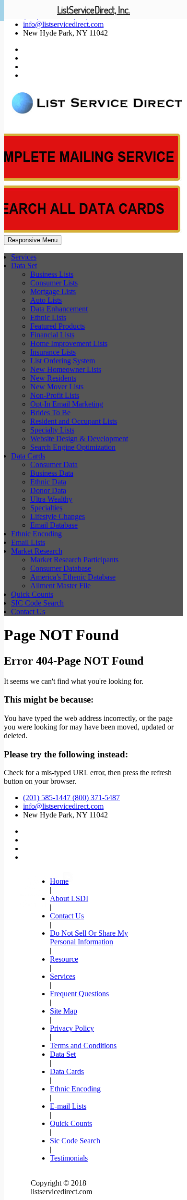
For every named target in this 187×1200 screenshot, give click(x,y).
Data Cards (28, 456)
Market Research (36, 551)
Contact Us (28, 611)
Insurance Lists (53, 352)
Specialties (46, 508)
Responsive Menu (33, 240)
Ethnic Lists (48, 317)
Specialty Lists (52, 430)
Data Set (24, 265)
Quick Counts (32, 594)
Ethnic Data (48, 482)
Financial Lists (52, 335)
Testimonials (69, 1158)
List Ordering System (62, 361)
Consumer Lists (54, 283)
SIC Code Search (37, 603)
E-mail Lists (68, 1106)
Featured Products (57, 326)
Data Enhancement (59, 309)
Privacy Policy (72, 1028)
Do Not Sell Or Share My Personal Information (89, 937)
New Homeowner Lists (65, 369)
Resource (64, 959)
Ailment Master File (60, 585)
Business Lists (51, 274)
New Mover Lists (56, 387)
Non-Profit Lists (54, 395)
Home (59, 881)
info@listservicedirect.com (63, 24)
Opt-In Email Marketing (66, 404)
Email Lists (28, 542)
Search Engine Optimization (73, 447)
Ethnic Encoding (36, 534)
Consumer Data (54, 464)
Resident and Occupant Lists (73, 421)
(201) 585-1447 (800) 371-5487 (71, 797)
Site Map (63, 1011)
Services (23, 257)
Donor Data (48, 490)
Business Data (51, 473)
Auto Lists (46, 300)
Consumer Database (60, 568)
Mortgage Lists (53, 291)
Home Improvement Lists (68, 343)
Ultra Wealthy (51, 499)
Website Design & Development (79, 438)
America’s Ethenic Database (73, 577)
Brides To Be (50, 412)
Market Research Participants (74, 560)
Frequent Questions (79, 994)
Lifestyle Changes (57, 516)
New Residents (53, 378)
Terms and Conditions (83, 1045)
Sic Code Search (75, 1141)
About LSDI (69, 898)
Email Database (54, 525)
